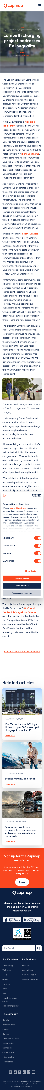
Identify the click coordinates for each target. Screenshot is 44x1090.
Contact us (7, 1048)
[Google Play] (32, 919)
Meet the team (8, 1024)
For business (29, 959)
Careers (5, 1034)
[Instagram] (10, 1072)
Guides (5, 979)
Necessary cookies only (22, 593)
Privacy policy (8, 1057)
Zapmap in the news (10, 1038)
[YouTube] (33, 1072)
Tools (4, 974)
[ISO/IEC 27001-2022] (22, 934)
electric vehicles (30, 233)
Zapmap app (7, 965)
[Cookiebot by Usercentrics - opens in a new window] (31, 495)
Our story (6, 1020)
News (22, 27)
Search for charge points (9, 999)
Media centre (8, 1043)
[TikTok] (28, 1072)
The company (10, 1013)
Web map (6, 970)
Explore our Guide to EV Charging (22, 651)
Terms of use (7, 1061)
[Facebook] (15, 1072)
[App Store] (12, 919)
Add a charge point (10, 1006)
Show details (30, 571)
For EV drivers (10, 959)
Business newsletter (30, 979)
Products (26, 965)
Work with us (27, 970)
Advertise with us (29, 974)
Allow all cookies (22, 578)
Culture (5, 1029)
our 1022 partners (18, 508)
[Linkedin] (24, 1072)
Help (4, 993)
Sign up (22, 882)
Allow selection (22, 586)
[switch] (37, 546)
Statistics (6, 984)
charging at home (30, 153)
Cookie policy (8, 1052)
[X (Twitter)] (19, 1072)
